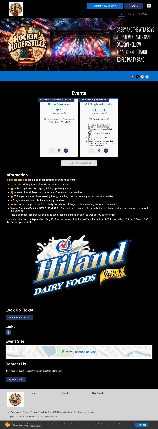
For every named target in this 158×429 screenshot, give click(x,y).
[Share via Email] (142, 77)
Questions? (15, 379)
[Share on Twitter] (138, 77)
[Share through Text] (147, 77)
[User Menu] (149, 6)
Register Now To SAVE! (105, 5)
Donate (134, 5)
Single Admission (59, 104)
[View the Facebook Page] (8, 332)
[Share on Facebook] (133, 77)
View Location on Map (81, 352)
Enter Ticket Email (19, 317)
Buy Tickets (144, 14)
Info (121, 14)
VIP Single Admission (99, 104)
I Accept (142, 425)
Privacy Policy (36, 426)
